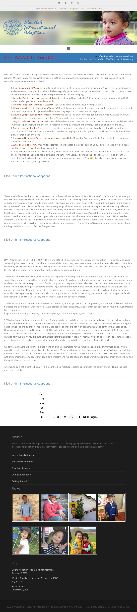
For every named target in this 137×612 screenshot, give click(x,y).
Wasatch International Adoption (29, 606)
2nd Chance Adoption (92, 8)
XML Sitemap (99, 606)
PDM (127, 606)
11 (78, 417)
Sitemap (112, 606)
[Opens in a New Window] (59, 3)
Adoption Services (21, 468)
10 (71, 417)
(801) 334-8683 (107, 59)
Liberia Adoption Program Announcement (32, 569)
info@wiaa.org (126, 59)
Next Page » (90, 417)
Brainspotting (18, 586)
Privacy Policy (75, 606)
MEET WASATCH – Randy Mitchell (32, 57)
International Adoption (46, 8)
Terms (87, 606)
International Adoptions (35, 176)
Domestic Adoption (69, 8)
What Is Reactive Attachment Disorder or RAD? (35, 578)
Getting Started (19, 481)
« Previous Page (42, 394)
